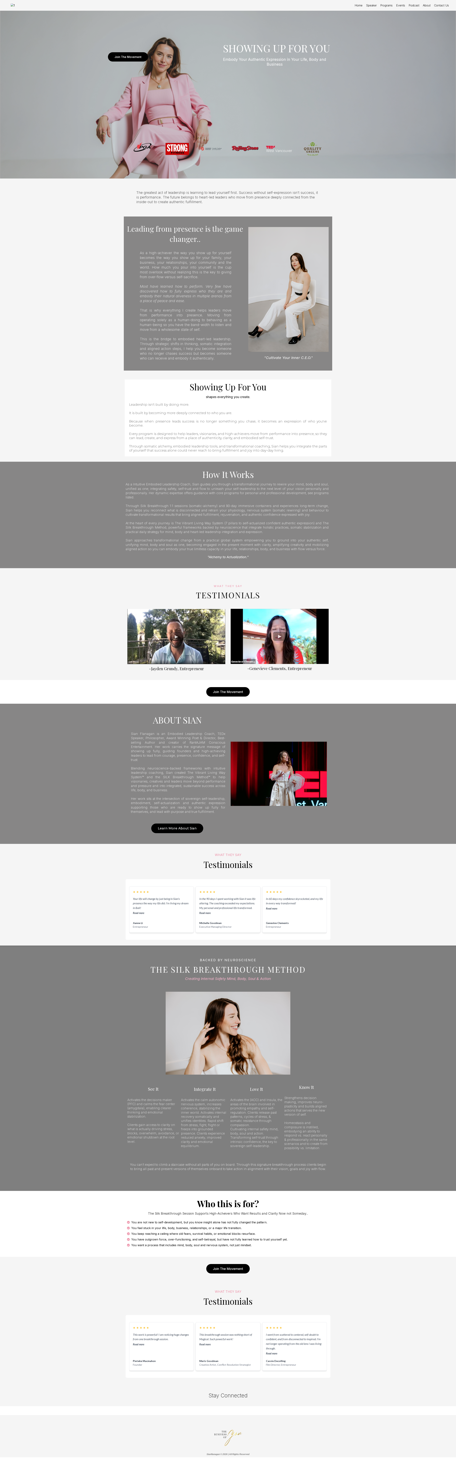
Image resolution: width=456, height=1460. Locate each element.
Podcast (414, 5)
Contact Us (441, 5)
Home (358, 5)
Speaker (371, 5)
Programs (386, 5)
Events (400, 5)
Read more (138, 912)
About (427, 5)
